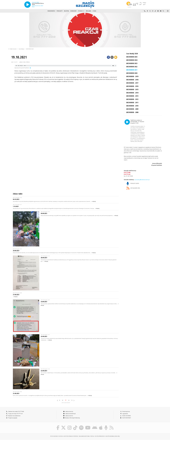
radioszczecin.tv (69, 415)
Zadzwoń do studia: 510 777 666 (16, 411)
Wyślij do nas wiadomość (160, 11)
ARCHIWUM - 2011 (132, 102)
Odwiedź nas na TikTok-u (155, 11)
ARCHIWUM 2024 (131, 60)
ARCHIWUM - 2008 (132, 112)
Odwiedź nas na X (150, 11)
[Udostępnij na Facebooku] (108, 57)
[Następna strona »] (73, 400)
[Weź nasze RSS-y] (111, 425)
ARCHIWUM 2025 (131, 57)
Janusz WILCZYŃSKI (24, 62)
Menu (167, 11)
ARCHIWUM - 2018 (132, 80)
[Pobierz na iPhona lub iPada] (100, 425)
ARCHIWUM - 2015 (132, 89)
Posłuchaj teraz (126, 411)
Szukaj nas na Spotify (158, 11)
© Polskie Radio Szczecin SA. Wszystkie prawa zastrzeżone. (64, 436)
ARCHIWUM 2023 (131, 63)
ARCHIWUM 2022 (131, 67)
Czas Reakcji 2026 (132, 53)
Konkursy (73, 11)
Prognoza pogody (12, 418)
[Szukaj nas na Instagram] (69, 425)
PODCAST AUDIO (134, 183)
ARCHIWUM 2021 (30, 48)
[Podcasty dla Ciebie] (106, 425)
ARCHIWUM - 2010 (132, 106)
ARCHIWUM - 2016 (132, 86)
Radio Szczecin (13, 48)
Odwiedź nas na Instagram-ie (152, 11)
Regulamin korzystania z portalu (86, 436)
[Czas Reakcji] (85, 30)
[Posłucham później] (30, 68)
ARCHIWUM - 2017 (132, 83)
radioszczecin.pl (69, 411)
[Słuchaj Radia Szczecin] (27, 4)
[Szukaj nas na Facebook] (58, 425)
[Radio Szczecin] (85, 4)
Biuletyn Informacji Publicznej (72, 418)
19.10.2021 (19, 57)
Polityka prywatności (100, 436)
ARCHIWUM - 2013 (132, 96)
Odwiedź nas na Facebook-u (147, 11)
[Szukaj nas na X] (63, 425)
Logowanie (125, 413)
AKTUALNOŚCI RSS (135, 188)
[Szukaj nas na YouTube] (87, 425)
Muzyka (66, 11)
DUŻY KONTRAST (126, 418)
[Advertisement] (27, 451)
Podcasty (60, 11)
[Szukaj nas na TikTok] (75, 425)
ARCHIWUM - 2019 (132, 76)
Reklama (88, 11)
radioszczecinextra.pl (70, 413)
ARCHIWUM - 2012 (132, 99)
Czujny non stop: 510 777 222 (15, 413)
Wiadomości (51, 11)
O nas (94, 11)
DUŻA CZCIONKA (126, 415)
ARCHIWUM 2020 (131, 73)
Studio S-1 (81, 11)
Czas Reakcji (21, 48)
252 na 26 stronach (66, 402)
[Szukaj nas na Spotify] (81, 425)
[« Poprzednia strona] (57, 400)
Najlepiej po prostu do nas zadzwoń (144, 11)
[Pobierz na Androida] (94, 425)
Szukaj (163, 11)
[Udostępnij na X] (112, 57)
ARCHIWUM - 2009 (132, 109)
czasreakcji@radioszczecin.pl (142, 179)
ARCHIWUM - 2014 (132, 93)
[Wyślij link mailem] (115, 57)
